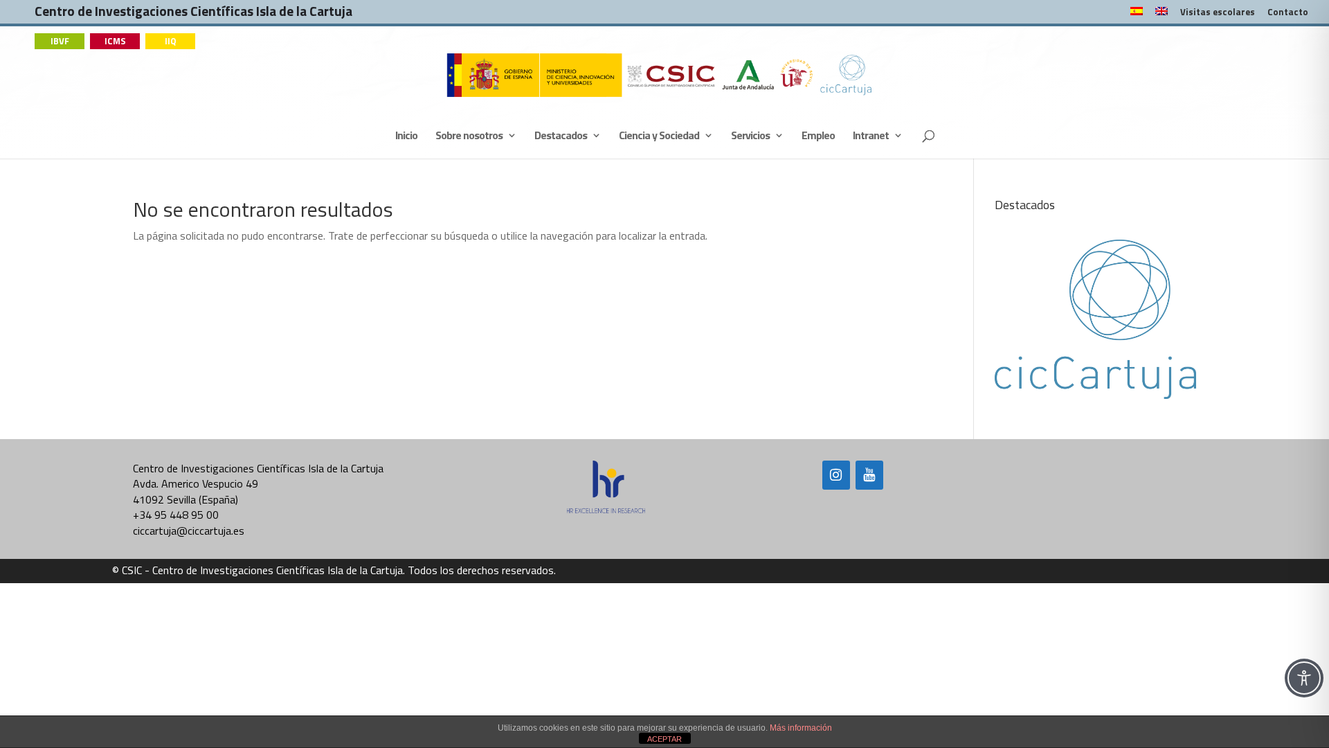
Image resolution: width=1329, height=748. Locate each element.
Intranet (871, 136)
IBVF (60, 41)
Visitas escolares (1217, 13)
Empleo (818, 136)
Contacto (1287, 13)
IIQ (171, 41)
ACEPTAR (664, 739)
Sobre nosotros (469, 136)
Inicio (406, 136)
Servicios (750, 136)
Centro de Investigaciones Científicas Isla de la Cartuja (193, 14)
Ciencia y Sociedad (659, 136)
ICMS (115, 41)
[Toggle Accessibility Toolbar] (1304, 678)
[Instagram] (836, 475)
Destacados (560, 136)
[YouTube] (869, 475)
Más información (801, 728)
